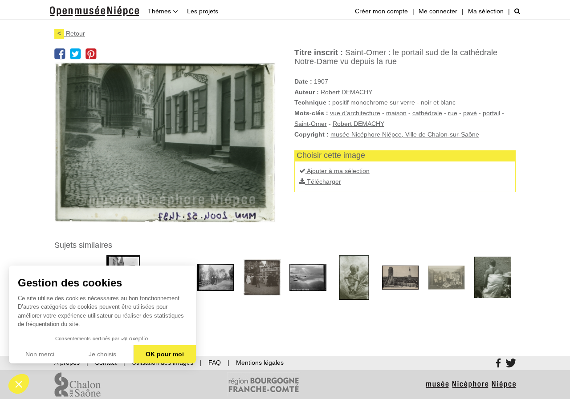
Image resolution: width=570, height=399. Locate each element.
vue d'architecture (355, 113)
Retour (71, 33)
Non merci (39, 354)
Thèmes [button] (160, 11)
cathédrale (427, 113)
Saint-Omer (310, 123)
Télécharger (323, 181)
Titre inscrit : (318, 52)
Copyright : (311, 134)
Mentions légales (260, 362)
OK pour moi (165, 354)
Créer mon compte (381, 11)
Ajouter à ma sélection (337, 170)
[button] (18, 384)
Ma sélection (486, 11)
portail (491, 113)
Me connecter (438, 11)
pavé (470, 113)
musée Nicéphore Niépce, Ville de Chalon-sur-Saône (404, 134)
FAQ (214, 362)
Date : (303, 81)
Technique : (312, 102)
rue (452, 113)
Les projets (202, 11)
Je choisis (102, 354)
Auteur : (306, 92)
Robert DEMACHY (358, 123)
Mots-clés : (311, 113)
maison (396, 113)
